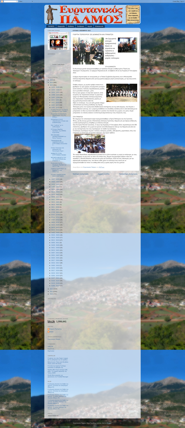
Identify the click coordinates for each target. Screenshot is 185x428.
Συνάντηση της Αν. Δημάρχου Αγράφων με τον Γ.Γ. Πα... (58, 164)
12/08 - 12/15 (55, 95)
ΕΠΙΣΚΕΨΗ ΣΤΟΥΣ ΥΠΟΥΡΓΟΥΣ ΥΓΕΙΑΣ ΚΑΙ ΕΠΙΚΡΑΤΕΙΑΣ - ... (59, 121)
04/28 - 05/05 (55, 245)
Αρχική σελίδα (103, 174)
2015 (51, 80)
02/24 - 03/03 (55, 268)
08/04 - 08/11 (55, 209)
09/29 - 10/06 (55, 189)
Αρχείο (90, 26)
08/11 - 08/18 (55, 207)
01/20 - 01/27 (55, 280)
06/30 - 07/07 (55, 222)
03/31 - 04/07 (55, 255)
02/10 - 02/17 (55, 273)
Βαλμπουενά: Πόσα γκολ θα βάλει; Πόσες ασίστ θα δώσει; (58, 362)
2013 (51, 85)
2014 (51, 82)
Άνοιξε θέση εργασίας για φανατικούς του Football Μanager (58, 376)
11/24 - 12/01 (55, 100)
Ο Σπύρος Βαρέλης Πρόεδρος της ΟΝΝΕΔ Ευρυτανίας (58, 131)
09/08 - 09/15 (55, 197)
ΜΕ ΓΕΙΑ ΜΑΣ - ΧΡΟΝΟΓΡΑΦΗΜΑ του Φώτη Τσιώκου (58, 136)
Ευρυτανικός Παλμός (54, 339)
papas (51, 331)
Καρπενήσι (51, 351)
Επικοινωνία (99, 26)
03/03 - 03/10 (55, 265)
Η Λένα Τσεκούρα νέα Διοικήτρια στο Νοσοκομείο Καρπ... (58, 149)
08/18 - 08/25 (55, 204)
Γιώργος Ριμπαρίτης (56, 329)
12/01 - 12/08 (55, 97)
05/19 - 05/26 (55, 237)
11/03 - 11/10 (55, 107)
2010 (51, 294)
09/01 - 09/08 (55, 199)
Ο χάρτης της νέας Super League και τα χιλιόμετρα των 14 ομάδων (58, 358)
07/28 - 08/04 (55, 212)
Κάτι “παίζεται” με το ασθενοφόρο (57, 125)
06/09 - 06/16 (55, 230)
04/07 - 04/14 (55, 253)
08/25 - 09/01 (55, 202)
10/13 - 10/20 (55, 184)
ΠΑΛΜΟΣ (51, 26)
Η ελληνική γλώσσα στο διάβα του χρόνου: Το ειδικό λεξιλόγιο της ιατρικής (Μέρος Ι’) (58, 401)
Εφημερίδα (61, 26)
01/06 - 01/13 (55, 285)
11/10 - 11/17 (55, 105)
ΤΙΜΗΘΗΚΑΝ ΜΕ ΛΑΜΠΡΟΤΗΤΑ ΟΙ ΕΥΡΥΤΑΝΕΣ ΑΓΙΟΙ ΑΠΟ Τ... (59, 143)
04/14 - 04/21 (55, 250)
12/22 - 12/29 (55, 90)
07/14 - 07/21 (55, 217)
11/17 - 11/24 (55, 102)
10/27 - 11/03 (55, 179)
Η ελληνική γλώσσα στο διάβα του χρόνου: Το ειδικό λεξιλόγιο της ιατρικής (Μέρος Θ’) (58, 407)
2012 (51, 289)
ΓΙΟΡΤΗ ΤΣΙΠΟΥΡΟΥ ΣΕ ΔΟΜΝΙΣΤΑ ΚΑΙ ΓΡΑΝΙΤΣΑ (58, 170)
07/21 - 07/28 (55, 214)
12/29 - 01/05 (55, 87)
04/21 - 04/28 (55, 247)
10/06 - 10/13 (55, 187)
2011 (51, 291)
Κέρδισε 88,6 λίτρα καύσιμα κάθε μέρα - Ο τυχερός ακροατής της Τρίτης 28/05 (57, 371)
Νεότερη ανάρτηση (80, 174)
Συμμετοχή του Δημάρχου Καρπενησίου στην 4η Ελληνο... (58, 115)
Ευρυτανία (51, 348)
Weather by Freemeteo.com (53, 415)
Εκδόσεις (71, 26)
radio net (50, 346)
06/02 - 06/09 (55, 232)
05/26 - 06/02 (55, 235)
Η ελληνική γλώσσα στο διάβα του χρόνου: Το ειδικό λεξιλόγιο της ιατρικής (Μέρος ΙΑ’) (58, 396)
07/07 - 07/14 (55, 220)
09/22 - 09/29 (55, 192)
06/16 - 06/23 (55, 227)
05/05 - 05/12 (55, 242)
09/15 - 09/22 (55, 194)
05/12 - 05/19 (55, 240)
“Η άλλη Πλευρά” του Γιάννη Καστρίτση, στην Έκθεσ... (59, 110)
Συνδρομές (80, 26)
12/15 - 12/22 (55, 92)
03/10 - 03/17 (55, 263)
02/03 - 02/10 (55, 275)
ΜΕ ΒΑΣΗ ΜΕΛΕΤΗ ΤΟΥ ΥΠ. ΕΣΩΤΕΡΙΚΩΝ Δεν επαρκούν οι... (58, 159)
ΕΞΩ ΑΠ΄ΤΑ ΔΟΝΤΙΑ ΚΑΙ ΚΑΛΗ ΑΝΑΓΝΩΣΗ (58, 175)
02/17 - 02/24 (55, 270)
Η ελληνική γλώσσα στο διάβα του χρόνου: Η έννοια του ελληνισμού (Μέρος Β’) (58, 385)
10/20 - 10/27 (55, 181)
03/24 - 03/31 (55, 258)
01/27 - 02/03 (55, 278)
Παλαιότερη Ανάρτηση (128, 174)
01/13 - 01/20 (55, 283)
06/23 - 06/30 (55, 225)
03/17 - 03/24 (55, 260)
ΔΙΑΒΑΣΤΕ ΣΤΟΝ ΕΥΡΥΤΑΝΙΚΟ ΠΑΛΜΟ (58, 154)
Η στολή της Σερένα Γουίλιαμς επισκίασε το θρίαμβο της (57, 366)
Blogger (109, 423)
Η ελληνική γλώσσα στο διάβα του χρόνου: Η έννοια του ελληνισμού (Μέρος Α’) (58, 391)
